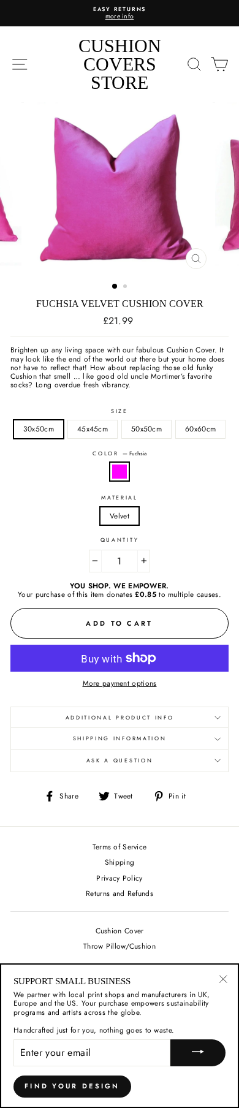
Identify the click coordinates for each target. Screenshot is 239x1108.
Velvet (119, 515)
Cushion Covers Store (119, 64)
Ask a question (119, 760)
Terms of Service (120, 846)
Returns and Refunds (119, 893)
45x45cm (92, 428)
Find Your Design (72, 1086)
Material (119, 498)
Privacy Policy (119, 878)
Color (119, 453)
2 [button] (126, 287)
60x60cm (200, 428)
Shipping (119, 862)
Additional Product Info (120, 717)
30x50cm (38, 428)
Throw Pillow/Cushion (119, 946)
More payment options (120, 683)
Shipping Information (120, 738)
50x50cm (146, 428)
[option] (119, 13)
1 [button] (115, 287)
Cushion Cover (120, 930)
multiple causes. (194, 594)
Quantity (119, 540)
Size (119, 411)
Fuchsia (119, 471)
